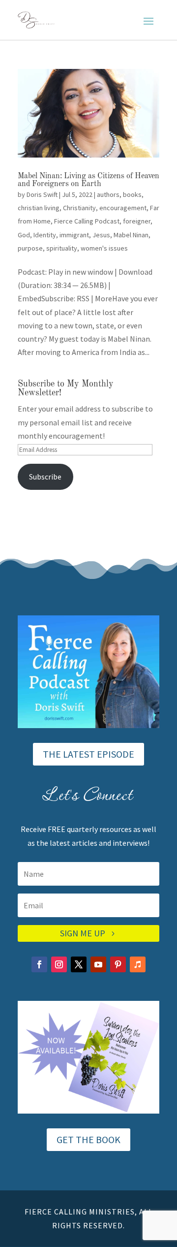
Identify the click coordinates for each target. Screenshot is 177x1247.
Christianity (79, 207)
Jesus (101, 234)
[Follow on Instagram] (59, 964)
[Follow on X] (79, 964)
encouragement (123, 207)
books (132, 194)
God (24, 234)
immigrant (74, 234)
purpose (30, 248)
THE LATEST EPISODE (88, 754)
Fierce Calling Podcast (86, 221)
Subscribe (45, 476)
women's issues (104, 248)
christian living (38, 207)
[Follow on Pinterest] (118, 964)
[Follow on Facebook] (39, 964)
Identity (44, 234)
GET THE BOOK (88, 1139)
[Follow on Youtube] (98, 964)
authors (108, 194)
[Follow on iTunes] (138, 964)
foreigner (136, 221)
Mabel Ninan (131, 234)
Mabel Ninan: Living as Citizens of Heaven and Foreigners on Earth (88, 180)
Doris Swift (42, 194)
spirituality (61, 248)
